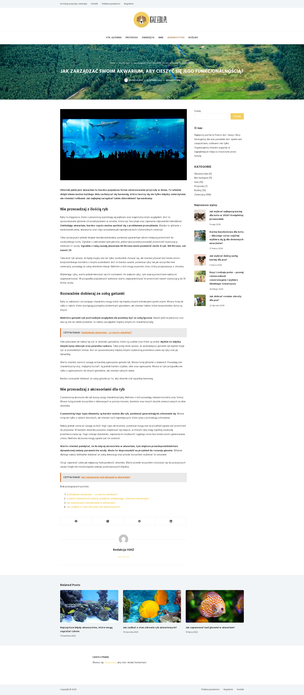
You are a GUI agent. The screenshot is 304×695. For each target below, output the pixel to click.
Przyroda (132, 38)
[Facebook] (76, 521)
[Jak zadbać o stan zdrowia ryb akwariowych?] (152, 606)
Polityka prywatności (111, 4)
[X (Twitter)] (108, 521)
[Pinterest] (139, 521)
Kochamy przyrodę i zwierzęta (73, 4)
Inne (160, 38)
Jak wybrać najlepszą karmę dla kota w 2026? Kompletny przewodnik (226, 215)
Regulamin (129, 4)
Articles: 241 (123, 557)
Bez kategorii (201, 178)
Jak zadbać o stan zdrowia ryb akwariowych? (93, 507)
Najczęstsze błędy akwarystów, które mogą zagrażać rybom (86, 630)
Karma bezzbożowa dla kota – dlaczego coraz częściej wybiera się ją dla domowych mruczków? (226, 237)
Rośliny (193, 38)
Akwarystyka (175, 38)
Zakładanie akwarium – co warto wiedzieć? (92, 495)
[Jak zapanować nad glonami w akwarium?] (215, 606)
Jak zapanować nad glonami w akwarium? (91, 503)
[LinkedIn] (171, 521)
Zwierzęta (148, 38)
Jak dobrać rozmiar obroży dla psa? (225, 298)
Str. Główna (114, 38)
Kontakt (94, 4)
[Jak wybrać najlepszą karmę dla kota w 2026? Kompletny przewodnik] (200, 215)
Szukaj (197, 111)
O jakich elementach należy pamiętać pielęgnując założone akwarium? (107, 499)
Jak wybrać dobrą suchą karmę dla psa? (223, 258)
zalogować (110, 663)
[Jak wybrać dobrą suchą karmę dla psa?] (200, 260)
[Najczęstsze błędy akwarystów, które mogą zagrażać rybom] (89, 606)
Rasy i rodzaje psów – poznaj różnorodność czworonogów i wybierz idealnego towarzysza (226, 278)
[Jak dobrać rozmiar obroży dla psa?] (200, 300)
